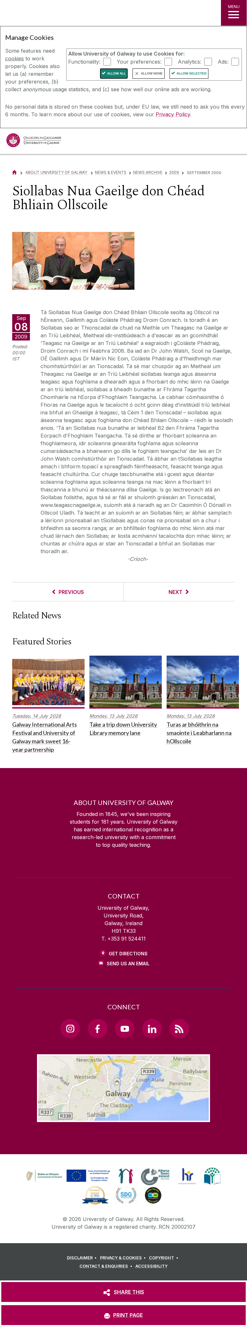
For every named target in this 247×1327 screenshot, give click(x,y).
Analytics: (189, 61)
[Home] (14, 172)
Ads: (223, 61)
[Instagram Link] (70, 1028)
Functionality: (84, 61)
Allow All (116, 73)
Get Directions (128, 953)
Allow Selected (191, 73)
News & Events (110, 172)
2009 (174, 172)
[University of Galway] (33, 141)
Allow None (152, 73)
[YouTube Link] (124, 1028)
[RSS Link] (179, 1028)
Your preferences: (139, 61)
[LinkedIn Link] (151, 1028)
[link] (67, 1176)
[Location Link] (123, 1117)
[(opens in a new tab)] (68, 1182)
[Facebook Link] (97, 1028)
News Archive (147, 172)
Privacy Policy (173, 114)
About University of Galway (56, 172)
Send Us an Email (128, 963)
